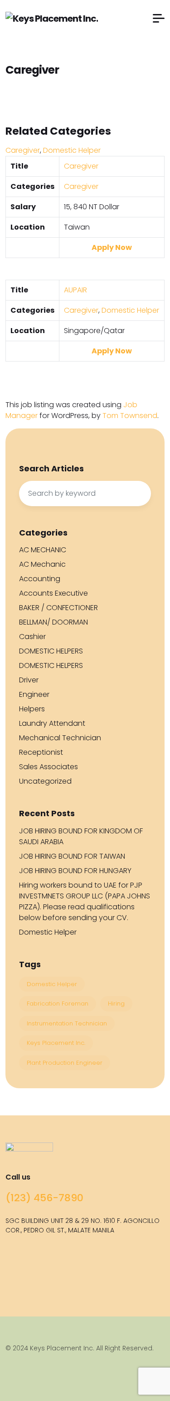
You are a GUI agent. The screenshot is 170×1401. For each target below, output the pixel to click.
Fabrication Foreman (57, 1003)
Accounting (39, 579)
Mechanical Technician (60, 738)
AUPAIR (75, 290)
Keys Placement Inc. (56, 1043)
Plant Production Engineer (64, 1062)
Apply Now (112, 247)
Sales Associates (48, 767)
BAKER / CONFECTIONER (58, 607)
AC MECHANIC (42, 550)
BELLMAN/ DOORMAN (53, 622)
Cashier (32, 636)
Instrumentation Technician (67, 1023)
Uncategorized (45, 781)
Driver (29, 680)
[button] (159, 18)
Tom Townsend (129, 415)
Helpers (32, 709)
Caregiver (22, 150)
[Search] (139, 493)
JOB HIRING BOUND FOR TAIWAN (72, 856)
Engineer (34, 694)
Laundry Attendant (52, 723)
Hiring (116, 1003)
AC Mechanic (42, 564)
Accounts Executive (53, 593)
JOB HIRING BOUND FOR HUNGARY (75, 870)
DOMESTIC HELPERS (51, 651)
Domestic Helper (72, 150)
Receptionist (41, 752)
